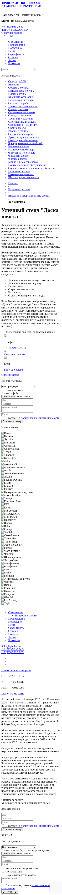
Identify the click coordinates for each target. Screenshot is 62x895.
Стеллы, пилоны (18, 109)
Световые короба (18, 103)
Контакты (14, 63)
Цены (11, 51)
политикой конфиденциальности (40, 417)
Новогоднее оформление (23, 140)
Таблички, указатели (20, 118)
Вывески (13, 84)
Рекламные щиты (18, 146)
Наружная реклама (19, 171)
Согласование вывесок (21, 112)
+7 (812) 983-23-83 (15, 347)
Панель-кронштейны (20, 100)
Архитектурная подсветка (23, 137)
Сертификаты (16, 54)
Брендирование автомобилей (25, 143)
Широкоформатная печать (23, 177)
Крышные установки (20, 96)
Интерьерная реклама (21, 174)
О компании (15, 41)
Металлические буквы (21, 90)
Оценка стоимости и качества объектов (31, 168)
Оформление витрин (20, 134)
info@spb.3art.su (13, 369)
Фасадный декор (18, 155)
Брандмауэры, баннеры (21, 149)
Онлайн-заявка (10, 374)
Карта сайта (17, 693)
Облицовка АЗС (18, 127)
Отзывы (13, 57)
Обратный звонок (11, 32)
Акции (12, 60)
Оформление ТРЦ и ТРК (23, 124)
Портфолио (15, 47)
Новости (13, 634)
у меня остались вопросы (16, 670)
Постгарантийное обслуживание (27, 165)
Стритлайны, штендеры (22, 121)
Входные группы (18, 130)
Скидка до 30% (17, 81)
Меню (5, 693)
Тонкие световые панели (23, 106)
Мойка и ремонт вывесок (23, 161)
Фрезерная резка (18, 158)
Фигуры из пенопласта (21, 152)
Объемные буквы (18, 87)
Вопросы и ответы (26, 615)
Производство (16, 44)
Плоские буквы (17, 93)
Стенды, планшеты (19, 115)
